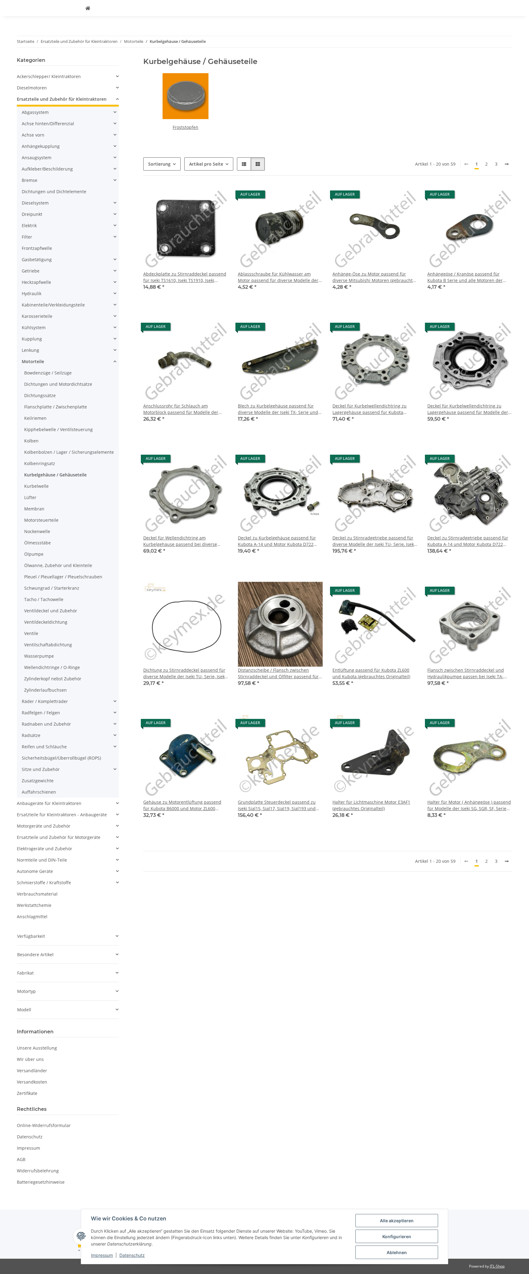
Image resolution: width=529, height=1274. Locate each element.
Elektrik (29, 225)
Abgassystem (35, 112)
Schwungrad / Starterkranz (51, 588)
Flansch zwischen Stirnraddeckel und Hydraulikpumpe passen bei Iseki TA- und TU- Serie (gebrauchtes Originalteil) (468, 673)
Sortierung (159, 164)
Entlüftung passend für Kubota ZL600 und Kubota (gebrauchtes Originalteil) (371, 673)
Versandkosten (32, 1082)
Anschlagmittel (32, 916)
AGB (21, 1159)
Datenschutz (132, 1255)
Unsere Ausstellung (37, 1048)
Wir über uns (30, 1059)
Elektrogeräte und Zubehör (44, 848)
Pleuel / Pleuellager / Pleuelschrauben (63, 577)
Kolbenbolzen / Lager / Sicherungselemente (69, 452)
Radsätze (31, 735)
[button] (244, 164)
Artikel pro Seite (206, 164)
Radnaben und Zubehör (46, 724)
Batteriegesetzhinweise (41, 1182)
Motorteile (33, 361)
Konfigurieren (396, 1236)
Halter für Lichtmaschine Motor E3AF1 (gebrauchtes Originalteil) (371, 805)
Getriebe (30, 271)
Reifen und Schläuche (44, 747)
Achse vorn (33, 135)
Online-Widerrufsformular (44, 1125)
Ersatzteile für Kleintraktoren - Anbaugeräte (62, 814)
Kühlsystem (34, 327)
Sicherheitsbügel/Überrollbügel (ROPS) (61, 758)
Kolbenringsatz (39, 463)
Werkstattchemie (34, 905)
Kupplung (32, 339)
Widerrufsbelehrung (38, 1171)
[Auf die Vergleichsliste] (217, 196)
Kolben (31, 441)
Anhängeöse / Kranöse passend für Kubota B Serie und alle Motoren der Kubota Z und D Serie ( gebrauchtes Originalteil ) (465, 277)
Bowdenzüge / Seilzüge (48, 373)
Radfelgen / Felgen (41, 713)
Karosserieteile (37, 316)
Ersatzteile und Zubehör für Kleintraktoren (62, 99)
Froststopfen (185, 127)
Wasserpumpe (39, 656)
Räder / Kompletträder (45, 701)
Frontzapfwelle (37, 248)
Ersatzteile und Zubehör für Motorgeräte (58, 837)
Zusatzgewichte (38, 781)
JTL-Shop (497, 1266)
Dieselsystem (35, 203)
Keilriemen (35, 418)
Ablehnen (397, 1252)
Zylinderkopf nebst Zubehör (52, 679)
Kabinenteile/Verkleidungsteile (53, 305)
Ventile (31, 633)
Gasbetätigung (37, 259)
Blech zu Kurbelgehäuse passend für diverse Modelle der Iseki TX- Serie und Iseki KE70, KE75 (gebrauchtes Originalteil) (278, 409)
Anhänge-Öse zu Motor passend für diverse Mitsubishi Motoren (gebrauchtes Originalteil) (374, 277)
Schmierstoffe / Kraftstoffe (44, 882)
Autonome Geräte (35, 871)
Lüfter (30, 497)
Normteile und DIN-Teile (42, 860)
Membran (34, 509)
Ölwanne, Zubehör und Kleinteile (58, 565)
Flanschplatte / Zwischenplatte (55, 407)
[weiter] (506, 164)
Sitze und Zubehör (41, 769)
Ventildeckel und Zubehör (50, 611)
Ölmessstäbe (37, 543)
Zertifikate (27, 1093)
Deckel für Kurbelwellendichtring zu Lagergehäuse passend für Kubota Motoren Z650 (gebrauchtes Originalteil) (373, 409)
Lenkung (30, 350)
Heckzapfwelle (36, 282)
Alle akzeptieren (397, 1220)
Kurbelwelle (36, 486)
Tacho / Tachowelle (43, 599)
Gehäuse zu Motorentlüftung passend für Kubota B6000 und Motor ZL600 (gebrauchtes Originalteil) (182, 805)
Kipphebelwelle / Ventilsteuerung (58, 429)
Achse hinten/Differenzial (48, 123)
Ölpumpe (33, 554)
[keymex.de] (88, 8)
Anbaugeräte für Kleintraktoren (49, 803)
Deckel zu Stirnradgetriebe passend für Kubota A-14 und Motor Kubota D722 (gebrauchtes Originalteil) (467, 541)
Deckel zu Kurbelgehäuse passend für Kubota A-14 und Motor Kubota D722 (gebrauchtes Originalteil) (277, 541)
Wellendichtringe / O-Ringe (52, 667)
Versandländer (32, 1070)
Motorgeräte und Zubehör (43, 826)
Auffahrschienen (39, 792)
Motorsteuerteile (41, 520)
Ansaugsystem (36, 157)
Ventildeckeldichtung (45, 622)
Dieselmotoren (32, 88)
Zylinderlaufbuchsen (45, 690)
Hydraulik (31, 293)
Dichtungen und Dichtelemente (54, 191)
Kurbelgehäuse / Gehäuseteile (55, 475)
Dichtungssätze (40, 395)
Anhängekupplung (41, 146)
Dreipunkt (32, 214)
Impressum (102, 1255)
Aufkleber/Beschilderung (47, 169)
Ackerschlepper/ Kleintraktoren (49, 76)
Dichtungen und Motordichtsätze (58, 384)
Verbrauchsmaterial (37, 894)
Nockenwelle (37, 531)
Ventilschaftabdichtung (48, 645)
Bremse (29, 180)
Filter (27, 237)
